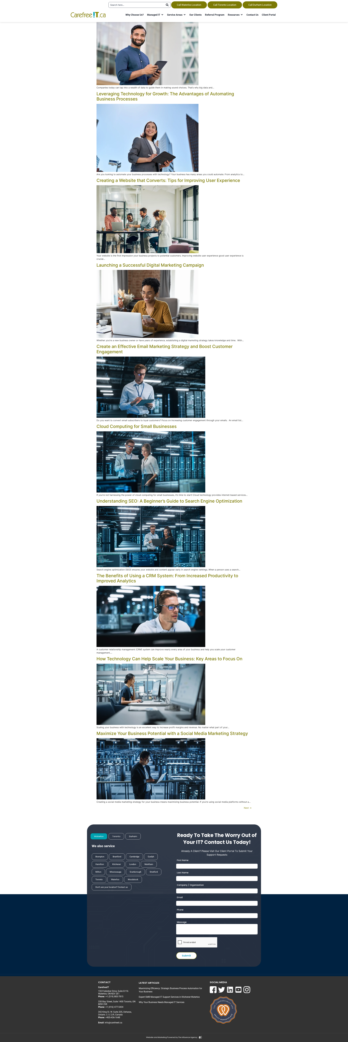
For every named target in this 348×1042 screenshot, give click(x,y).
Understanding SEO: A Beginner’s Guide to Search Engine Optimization (169, 501)
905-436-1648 (113, 1017)
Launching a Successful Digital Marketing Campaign (150, 265)
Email (180, 897)
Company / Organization (190, 885)
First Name (182, 860)
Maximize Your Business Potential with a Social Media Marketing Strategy (172, 733)
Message (182, 922)
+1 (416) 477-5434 (114, 1007)
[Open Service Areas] (184, 15)
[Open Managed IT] (162, 15)
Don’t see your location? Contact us (111, 887)
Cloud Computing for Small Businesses (137, 426)
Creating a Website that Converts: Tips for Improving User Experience (168, 180)
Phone (180, 909)
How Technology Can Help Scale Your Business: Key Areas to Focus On (169, 658)
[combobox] (136, 5)
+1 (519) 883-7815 (114, 996)
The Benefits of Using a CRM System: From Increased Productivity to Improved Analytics (167, 578)
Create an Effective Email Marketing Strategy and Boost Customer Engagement (165, 349)
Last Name (182, 872)
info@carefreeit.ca (113, 1022)
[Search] (167, 5)
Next (247, 807)
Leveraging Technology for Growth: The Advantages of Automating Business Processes (165, 96)
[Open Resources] (241, 15)
